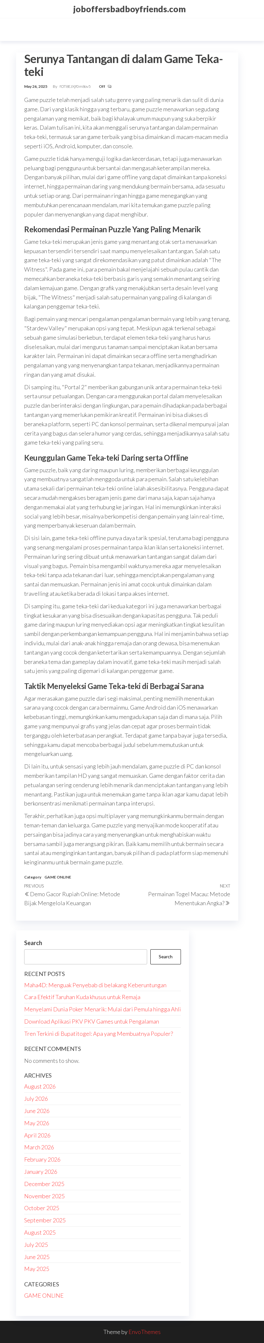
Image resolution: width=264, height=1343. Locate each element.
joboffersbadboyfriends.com (129, 9)
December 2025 (44, 1183)
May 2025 (36, 1268)
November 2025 (44, 1196)
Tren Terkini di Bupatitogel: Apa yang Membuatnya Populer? (98, 1033)
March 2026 (39, 1147)
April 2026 (37, 1135)
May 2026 (36, 1123)
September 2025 (45, 1220)
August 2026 (40, 1086)
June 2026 (37, 1110)
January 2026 (40, 1171)
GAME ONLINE (57, 877)
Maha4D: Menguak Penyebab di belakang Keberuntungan (95, 985)
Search (33, 942)
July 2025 (36, 1244)
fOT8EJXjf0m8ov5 (75, 86)
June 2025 (37, 1256)
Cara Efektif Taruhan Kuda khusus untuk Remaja (82, 996)
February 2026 (42, 1159)
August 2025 (40, 1232)
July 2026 (36, 1098)
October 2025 (41, 1207)
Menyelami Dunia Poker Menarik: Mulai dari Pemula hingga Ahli (102, 1009)
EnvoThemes (144, 1331)
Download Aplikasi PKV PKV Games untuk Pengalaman (91, 1021)
